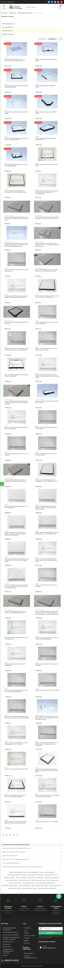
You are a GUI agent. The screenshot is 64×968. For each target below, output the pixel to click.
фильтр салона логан (24, 880)
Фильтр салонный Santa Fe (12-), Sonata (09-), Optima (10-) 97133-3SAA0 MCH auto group (46, 270)
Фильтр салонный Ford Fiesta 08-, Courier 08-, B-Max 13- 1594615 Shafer (16, 428)
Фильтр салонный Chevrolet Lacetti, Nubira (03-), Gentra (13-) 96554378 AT (17, 375)
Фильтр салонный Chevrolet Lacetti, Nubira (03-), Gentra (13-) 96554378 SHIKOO (17, 139)
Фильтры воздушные (9, 23)
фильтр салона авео (21, 877)
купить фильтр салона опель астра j (16, 874)
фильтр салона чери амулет (47, 872)
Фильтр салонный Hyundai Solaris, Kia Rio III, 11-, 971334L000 (46, 428)
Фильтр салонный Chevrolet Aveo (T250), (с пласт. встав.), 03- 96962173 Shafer (15, 796)
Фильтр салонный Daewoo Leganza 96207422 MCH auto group (46, 401)
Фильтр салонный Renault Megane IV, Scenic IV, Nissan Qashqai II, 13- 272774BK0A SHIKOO (47, 533)
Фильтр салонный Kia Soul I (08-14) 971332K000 (47, 690)
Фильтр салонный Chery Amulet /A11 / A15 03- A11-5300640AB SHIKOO (16, 165)
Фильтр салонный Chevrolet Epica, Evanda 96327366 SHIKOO (45, 139)
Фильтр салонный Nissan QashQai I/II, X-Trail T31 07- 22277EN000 (46, 323)
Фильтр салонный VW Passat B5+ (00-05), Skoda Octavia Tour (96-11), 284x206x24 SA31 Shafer (46, 560)
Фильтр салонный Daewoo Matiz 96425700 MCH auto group (17, 323)
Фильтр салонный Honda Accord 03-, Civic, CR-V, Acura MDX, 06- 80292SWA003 (47, 638)
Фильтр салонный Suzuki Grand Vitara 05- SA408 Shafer (15, 664)
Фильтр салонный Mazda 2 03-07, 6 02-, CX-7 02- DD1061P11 (17, 454)
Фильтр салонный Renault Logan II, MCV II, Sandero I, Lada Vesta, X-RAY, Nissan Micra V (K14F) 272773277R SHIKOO (15, 534)
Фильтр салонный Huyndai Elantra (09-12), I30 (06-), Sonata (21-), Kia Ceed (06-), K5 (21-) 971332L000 (46, 744)
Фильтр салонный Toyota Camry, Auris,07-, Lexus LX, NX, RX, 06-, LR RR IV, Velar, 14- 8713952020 (17, 349)
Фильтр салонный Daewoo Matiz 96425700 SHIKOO (46, 60)
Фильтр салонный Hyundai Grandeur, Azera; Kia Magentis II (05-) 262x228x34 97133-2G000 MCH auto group (16, 402)
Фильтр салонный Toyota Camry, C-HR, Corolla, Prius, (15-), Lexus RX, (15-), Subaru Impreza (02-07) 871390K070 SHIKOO (16, 586)
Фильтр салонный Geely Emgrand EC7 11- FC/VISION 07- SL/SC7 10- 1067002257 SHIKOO (46, 480)
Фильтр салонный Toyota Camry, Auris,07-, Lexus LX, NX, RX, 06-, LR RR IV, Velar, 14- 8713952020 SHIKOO (17, 560)
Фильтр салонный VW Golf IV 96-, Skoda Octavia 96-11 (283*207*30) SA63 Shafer (47, 796)
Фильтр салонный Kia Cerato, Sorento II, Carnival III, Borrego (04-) (16, 270)
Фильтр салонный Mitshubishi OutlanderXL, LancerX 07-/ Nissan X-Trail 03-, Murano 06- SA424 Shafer (47, 376)
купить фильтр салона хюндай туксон (45, 883)
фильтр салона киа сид (11, 880)
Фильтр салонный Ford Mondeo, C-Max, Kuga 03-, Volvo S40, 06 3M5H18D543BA (16, 691)
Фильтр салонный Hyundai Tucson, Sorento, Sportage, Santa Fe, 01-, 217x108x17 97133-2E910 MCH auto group (47, 245)
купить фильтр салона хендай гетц (47, 888)
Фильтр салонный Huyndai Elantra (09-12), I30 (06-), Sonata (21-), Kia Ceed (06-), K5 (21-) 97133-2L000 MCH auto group (47, 718)
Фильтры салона (8, 30)
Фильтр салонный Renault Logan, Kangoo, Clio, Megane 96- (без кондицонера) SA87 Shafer (16, 296)
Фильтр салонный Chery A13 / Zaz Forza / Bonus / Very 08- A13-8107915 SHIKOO (15, 60)
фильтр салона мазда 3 (25, 885)
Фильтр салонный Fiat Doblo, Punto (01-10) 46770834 (46, 585)
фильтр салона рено (9, 877)
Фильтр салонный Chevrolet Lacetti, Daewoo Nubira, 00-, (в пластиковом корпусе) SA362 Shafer (46, 770)
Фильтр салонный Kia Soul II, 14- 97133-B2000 (46, 821)
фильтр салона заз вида (14, 888)
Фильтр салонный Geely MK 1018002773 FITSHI (16, 769)
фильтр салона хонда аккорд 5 (36, 877)
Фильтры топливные (9, 34)
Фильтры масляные (9, 27)
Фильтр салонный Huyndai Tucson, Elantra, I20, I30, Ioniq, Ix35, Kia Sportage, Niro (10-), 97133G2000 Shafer (46, 192)
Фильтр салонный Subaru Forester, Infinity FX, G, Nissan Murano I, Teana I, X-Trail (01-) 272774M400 (17, 717)
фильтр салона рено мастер (38, 880)
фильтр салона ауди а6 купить (10, 885)
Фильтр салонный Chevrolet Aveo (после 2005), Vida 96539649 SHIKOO (16, 86)
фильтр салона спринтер (15, 872)
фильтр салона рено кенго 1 (52, 877)
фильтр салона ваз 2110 (56, 885)
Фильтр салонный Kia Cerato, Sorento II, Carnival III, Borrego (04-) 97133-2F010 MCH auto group (47, 217)
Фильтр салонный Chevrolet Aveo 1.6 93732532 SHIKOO (16, 112)
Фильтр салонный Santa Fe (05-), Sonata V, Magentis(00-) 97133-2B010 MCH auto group (15, 480)
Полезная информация (7, 2)
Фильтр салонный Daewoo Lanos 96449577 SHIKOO (46, 112)
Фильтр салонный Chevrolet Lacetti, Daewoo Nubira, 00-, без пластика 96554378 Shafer (16, 822)
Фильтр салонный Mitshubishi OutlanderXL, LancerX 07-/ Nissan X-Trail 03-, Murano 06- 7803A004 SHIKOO (46, 508)
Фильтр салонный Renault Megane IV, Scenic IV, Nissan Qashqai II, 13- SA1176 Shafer (16, 743)
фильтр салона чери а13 (15, 883)
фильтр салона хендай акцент (31, 872)
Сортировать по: (42, 39)
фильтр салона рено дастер (29, 888)
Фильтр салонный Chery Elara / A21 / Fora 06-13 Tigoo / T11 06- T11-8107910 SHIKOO (47, 296)
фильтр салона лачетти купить (40, 885)
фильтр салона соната (53, 880)
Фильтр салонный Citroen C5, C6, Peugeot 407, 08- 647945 (46, 664)
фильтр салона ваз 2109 (50, 874)
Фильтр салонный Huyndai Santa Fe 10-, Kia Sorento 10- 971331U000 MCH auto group (15, 612)
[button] (48, 947)
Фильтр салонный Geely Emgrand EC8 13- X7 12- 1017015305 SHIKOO (16, 507)
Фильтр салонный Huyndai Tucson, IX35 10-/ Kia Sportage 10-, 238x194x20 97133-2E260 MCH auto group (16, 218)
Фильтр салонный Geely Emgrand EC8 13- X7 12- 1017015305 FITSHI (16, 638)
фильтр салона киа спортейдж (35, 874)
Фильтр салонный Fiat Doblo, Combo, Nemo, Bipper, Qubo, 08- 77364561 (46, 349)
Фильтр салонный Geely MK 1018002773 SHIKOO (45, 86)
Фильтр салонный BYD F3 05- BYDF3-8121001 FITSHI (46, 165)
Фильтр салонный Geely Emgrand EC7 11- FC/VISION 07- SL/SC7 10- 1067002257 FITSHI (15, 191)
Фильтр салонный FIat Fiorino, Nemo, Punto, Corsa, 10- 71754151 (46, 454)
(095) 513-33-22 (11, 960)
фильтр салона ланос (28, 883)
